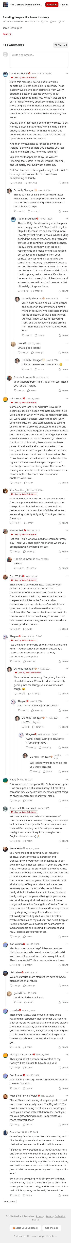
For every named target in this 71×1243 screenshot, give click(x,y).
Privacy (40, 1216)
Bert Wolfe (16, 576)
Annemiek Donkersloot (23, 808)
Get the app (51, 1227)
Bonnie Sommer (23, 377)
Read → (7, 34)
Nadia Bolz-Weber (13, 21)
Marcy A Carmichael (21, 1054)
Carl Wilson (16, 943)
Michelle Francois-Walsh (23, 1095)
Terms (49, 1216)
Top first (62, 45)
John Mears (16, 398)
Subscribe (52, 4)
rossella (14, 1010)
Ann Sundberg (18, 490)
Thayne (14, 636)
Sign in (64, 4)
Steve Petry (16, 848)
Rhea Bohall (16, 530)
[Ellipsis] (66, 73)
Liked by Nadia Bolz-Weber (25, 77)
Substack (19, 1236)
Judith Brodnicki (19, 73)
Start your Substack (27, 1227)
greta (21, 343)
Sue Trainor (16, 1075)
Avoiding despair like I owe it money (26, 17)
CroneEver (16, 1132)
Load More (9, 1201)
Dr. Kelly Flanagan (24, 190)
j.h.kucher (15, 972)
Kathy (13, 779)
